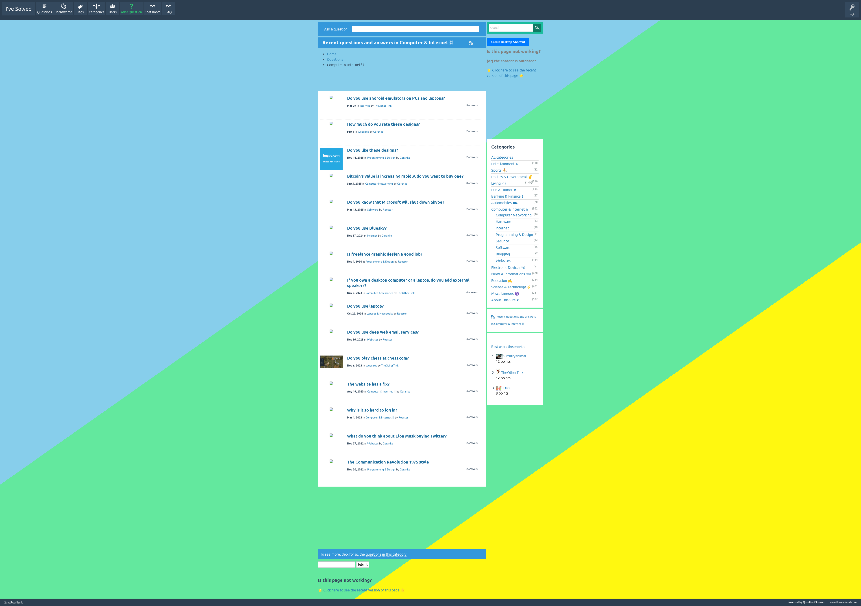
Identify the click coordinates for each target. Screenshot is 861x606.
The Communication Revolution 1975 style (388, 462)
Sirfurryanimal (514, 356)
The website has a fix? (368, 384)
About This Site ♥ (505, 300)
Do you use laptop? (365, 306)
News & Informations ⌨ (511, 274)
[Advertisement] (402, 81)
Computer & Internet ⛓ (381, 391)
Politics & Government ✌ (512, 177)
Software (372, 209)
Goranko (378, 131)
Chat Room (152, 12)
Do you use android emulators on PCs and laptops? (396, 98)
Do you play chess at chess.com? (378, 358)
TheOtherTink (382, 105)
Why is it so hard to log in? (372, 410)
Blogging (503, 254)
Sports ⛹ (499, 170)
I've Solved (19, 9)
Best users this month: (508, 347)
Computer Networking (379, 183)
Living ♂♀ (499, 183)
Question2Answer (814, 602)
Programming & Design (381, 157)
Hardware (503, 222)
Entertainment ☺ (505, 164)
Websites (363, 131)
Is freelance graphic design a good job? (384, 254)
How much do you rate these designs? (383, 124)
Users (113, 12)
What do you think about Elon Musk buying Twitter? (397, 436)
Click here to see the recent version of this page (361, 590)
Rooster (388, 209)
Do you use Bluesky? (367, 228)
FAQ (169, 12)
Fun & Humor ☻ (504, 190)
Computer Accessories (379, 293)
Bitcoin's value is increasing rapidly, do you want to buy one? (405, 176)
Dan (506, 388)
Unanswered (63, 12)
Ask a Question (131, 12)
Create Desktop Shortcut (508, 42)
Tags (80, 12)
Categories (96, 12)
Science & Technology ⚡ (511, 287)
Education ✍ (501, 280)
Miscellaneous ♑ (505, 293)
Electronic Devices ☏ (508, 267)
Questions (44, 12)
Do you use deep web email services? (383, 332)
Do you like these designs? (372, 150)
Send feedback (13, 602)
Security (502, 241)
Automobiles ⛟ (504, 203)
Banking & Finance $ (507, 196)
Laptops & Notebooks (380, 313)
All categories (502, 157)
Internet (365, 105)
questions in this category (386, 554)
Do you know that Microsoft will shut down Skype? (395, 202)
